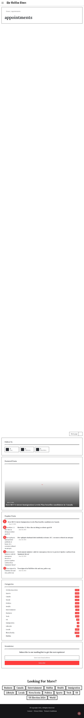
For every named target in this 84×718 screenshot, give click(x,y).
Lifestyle (9, 626)
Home (8, 11)
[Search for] (81, 3)
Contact (29, 711)
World (8, 600)
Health (36, 95)
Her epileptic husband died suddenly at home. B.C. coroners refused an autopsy (45, 537)
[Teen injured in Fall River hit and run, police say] (10, 571)
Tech (7, 616)
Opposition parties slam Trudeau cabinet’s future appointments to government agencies (14, 180)
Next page (74, 434)
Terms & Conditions (50, 711)
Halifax (8, 636)
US (7, 619)
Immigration (10, 623)
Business (9, 613)
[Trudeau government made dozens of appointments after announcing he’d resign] (40, 201)
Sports (8, 593)
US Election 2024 (10, 30)
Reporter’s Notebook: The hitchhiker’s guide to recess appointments (43, 302)
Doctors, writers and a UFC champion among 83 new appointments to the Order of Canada (43, 44)
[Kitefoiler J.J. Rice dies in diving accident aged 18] (10, 530)
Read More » (9, 94)
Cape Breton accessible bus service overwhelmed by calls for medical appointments (13, 245)
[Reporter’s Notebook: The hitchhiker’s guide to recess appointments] (43, 323)
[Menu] (3, 3)
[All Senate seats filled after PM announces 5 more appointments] (69, 192)
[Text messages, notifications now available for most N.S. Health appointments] (43, 262)
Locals (8, 629)
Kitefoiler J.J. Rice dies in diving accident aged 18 (35, 527)
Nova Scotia (8, 230)
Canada (62, 165)
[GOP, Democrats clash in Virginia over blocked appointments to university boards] (14, 69)
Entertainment (11, 610)
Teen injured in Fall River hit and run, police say (34, 568)
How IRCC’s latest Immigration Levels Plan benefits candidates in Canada (39, 505)
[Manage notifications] (79, 713)
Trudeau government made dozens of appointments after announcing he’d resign (40, 180)
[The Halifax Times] (16, 2)
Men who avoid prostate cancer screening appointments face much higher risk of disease (43, 109)
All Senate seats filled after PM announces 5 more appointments (69, 176)
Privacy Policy (38, 711)
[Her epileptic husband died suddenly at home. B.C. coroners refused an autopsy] (10, 543)
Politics (36, 30)
